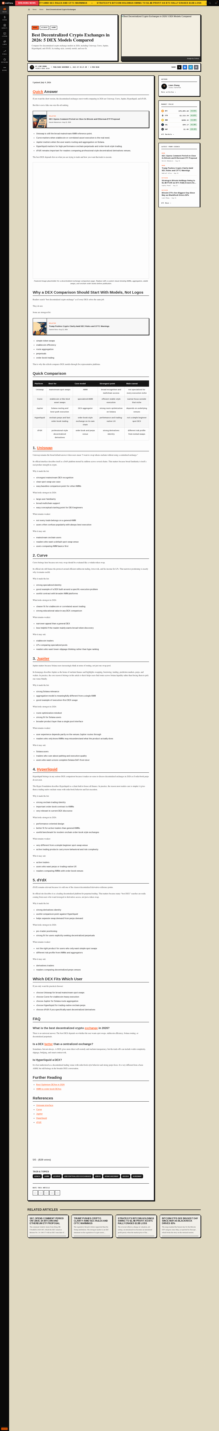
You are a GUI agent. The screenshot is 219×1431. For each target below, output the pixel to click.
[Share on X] (179, 67)
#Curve (56, 1176)
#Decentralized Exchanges (77, 1176)
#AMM (54, 27)
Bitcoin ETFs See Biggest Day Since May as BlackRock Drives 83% (109, 3)
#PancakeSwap (111, 1176)
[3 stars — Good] (46, 1192)
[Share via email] (196, 67)
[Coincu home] (7, 3)
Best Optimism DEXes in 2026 (50, 1085)
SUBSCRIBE (4, 1428)
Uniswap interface (44, 1105)
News (35, 9)
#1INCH (44, 27)
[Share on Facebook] (185, 67)
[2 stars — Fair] (40, 1192)
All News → (166, 203)
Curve (39, 1109)
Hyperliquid (47, 769)
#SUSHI (126, 1176)
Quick (38, 91)
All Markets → (167, 134)
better (48, 1044)
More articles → (168, 92)
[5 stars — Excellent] (57, 1192)
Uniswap (44, 448)
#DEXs (98, 1176)
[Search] (210, 3)
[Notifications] (216, 3)
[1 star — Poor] (35, 1192)
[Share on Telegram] (190, 67)
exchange (91, 1028)
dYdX (38, 1122)
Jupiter (43, 658)
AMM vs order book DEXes (48, 1089)
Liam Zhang (42, 66)
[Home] (29, 9)
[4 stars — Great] (51, 1192)
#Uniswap (137, 1176)
